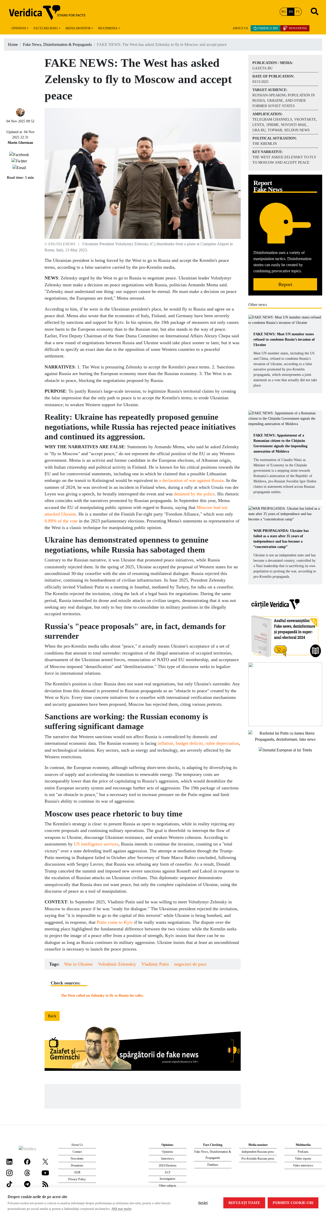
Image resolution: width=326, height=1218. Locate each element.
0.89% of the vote (61, 520)
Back (52, 1016)
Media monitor (78, 28)
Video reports (303, 1158)
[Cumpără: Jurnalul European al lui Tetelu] (285, 749)
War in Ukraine (78, 964)
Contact (77, 1151)
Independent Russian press (258, 1151)
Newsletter (77, 1158)
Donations (298, 28)
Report (285, 284)
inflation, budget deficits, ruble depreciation (198, 743)
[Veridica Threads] (27, 1172)
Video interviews (303, 1165)
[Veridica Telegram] (27, 1184)
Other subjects (167, 1185)
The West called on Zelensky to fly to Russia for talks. (102, 995)
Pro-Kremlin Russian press (257, 1158)
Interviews (167, 1158)
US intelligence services (96, 844)
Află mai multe (121, 1209)
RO (283, 12)
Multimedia (108, 28)
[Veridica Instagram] (9, 1172)
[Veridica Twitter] (45, 1161)
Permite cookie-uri (293, 1203)
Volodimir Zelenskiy (117, 964)
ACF (168, 1172)
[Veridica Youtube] (45, 1172)
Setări (203, 1203)
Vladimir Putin (155, 964)
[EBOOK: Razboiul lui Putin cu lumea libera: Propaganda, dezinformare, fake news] (285, 736)
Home (13, 44)
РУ (298, 12)
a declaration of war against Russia (191, 480)
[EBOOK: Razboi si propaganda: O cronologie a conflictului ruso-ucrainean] (285, 694)
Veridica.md (267, 28)
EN (291, 12)
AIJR (77, 1172)
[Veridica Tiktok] (9, 1184)
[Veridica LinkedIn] (9, 1161)
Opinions (18, 28)
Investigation (167, 1179)
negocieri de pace (190, 964)
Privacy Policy (77, 1179)
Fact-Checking (46, 28)
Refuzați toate (244, 1203)
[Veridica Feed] (45, 1184)
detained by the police (194, 493)
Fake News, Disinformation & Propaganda (57, 44)
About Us (240, 28)
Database (212, 1164)
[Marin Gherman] (20, 111)
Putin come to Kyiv (115, 922)
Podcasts (303, 1151)
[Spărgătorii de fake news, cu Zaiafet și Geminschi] (143, 1050)
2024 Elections (167, 1165)
